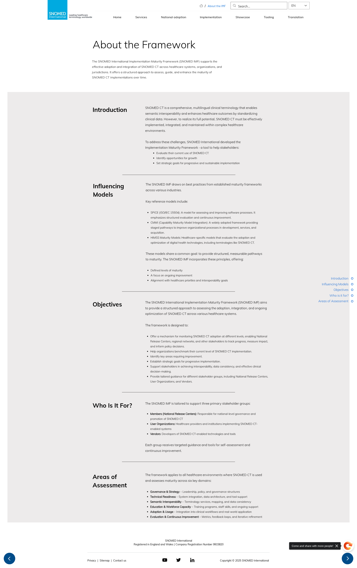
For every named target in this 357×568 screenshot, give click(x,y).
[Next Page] (347, 558)
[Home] (201, 5)
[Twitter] (178, 560)
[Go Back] (9, 558)
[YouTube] (165, 560)
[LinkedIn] (192, 560)
